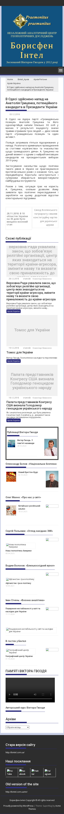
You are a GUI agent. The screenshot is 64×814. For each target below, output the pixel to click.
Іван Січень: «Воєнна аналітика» (25, 600)
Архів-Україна (13, 311)
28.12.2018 (13, 278)
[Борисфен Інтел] (4, 70)
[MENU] (60, 70)
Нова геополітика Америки (19, 551)
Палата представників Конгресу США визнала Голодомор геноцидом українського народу (32, 381)
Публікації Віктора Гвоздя (22, 432)
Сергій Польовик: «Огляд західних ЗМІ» (29, 530)
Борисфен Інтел (32, 50)
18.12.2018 (13, 397)
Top (61, 811)
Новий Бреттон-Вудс (28, 472)
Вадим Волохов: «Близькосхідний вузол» (30, 565)
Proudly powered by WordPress (18, 805)
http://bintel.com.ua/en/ (16, 791)
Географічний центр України (19, 656)
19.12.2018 (13, 348)
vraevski (27, 278)
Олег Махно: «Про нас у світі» (23, 497)
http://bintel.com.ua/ (15, 752)
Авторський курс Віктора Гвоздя (25, 707)
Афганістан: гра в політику (18, 583)
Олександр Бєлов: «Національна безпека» (31, 463)
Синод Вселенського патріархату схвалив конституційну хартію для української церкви (45, 217)
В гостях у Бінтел (16, 641)
